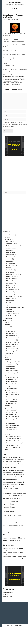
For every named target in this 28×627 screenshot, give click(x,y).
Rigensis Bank (10, 300)
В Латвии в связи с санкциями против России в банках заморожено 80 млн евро (13, 532)
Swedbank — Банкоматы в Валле (12, 84)
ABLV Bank (9, 241)
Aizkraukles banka (11, 243)
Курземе (6, 375)
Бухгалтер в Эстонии (9, 596)
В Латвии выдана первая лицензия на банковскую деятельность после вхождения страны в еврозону (13, 517)
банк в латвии (18, 76)
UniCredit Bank (10, 316)
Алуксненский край (11, 329)
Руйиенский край (11, 346)
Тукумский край (10, 429)
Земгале (6, 359)
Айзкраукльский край (12, 362)
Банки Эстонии (7, 594)
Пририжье (7, 408)
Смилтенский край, (11, 349)
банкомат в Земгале (14, 484)
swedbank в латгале (14, 459)
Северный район (11, 445)
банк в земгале (10, 467)
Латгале (6, 390)
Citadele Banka (10, 254)
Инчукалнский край (11, 416)
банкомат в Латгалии (13, 486)
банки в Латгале (20, 472)
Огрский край (10, 423)
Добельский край (11, 373)
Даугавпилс (7, 353)
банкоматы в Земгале (10, 491)
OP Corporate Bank (11, 289)
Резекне (6, 432)
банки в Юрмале (19, 78)
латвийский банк (16, 79)
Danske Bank (9, 257)
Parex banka (9, 292)
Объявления (8, 318)
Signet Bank (9, 305)
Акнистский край (11, 364)
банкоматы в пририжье (12, 493)
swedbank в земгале (17, 457)
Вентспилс (7, 324)
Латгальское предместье (13, 443)
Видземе (7, 327)
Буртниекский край (11, 333)
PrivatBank (9, 294)
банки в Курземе (13, 472)
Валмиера (7, 322)
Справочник (7, 74)
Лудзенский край (11, 401)
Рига (5, 434)
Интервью (7, 237)
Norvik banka (9, 287)
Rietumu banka (10, 298)
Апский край (9, 331)
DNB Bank (9, 259)
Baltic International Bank (12, 246)
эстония (13, 507)
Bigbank (8, 250)
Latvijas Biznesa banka (12, 274)
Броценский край (11, 379)
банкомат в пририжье (21, 486)
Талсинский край (11, 388)
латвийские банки (7, 79)
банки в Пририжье (15, 474)
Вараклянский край (11, 338)
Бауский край (10, 368)
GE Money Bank (10, 263)
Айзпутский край (11, 377)
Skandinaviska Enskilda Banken (14, 307)
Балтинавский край (11, 394)
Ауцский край (10, 366)
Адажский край (10, 410)
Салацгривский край (12, 425)
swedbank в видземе (8, 457)
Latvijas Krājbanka (11, 276)
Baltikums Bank (10, 248)
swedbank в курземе (6, 459)
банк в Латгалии (10, 465)
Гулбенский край (11, 340)
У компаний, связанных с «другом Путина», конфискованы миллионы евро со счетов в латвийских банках (14, 538)
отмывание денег (6, 501)
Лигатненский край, (11, 342)
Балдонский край (11, 414)
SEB (7, 303)
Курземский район (11, 440)
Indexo (8, 267)
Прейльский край (11, 403)
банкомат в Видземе (6, 484)
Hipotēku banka (10, 265)
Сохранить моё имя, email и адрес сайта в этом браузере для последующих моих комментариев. (15, 124)
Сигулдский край (11, 427)
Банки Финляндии (8, 592)
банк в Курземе (18, 463)
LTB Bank (8, 281)
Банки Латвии (15, 3)
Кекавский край (10, 419)
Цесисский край (10, 351)
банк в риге (12, 470)
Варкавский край (11, 397)
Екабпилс (7, 355)
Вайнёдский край (11, 381)
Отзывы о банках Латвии (19, 556)
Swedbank (9, 311)
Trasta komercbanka (12, 313)
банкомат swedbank (17, 482)
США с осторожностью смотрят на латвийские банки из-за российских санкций (13, 527)
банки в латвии (11, 78)
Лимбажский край (11, 421)
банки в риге (13, 479)
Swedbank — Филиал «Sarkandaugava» (13, 82)
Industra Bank (10, 270)
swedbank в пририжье (12, 461)
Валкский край (10, 335)
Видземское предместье (13, 436)
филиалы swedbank (13, 81)
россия (10, 501)
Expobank (9, 261)
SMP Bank (9, 309)
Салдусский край (11, 386)
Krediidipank (9, 272)
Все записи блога (8, 235)
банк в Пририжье (18, 465)
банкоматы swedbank (10, 489)
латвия (21, 499)
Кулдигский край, (11, 384)
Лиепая (6, 405)
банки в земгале (11, 476)
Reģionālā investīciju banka (13, 296)
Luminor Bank (10, 283)
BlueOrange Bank (11, 252)
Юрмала (13, 74)
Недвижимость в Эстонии (10, 599)
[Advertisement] (14, 172)
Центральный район (12, 447)
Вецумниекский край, (12, 370)
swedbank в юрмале (9, 76)
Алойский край (10, 412)
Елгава (6, 357)
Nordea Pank (9, 285)
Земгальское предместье (13, 438)
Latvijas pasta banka (12, 278)
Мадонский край (11, 344)
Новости (6, 239)
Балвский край (10, 392)
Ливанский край (10, 399)
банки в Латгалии (7, 474)
